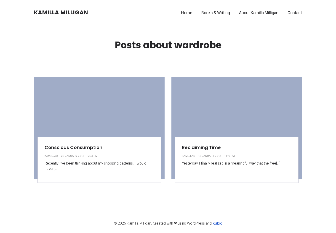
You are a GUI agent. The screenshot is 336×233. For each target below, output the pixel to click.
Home (186, 12)
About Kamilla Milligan (258, 12)
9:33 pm (93, 155)
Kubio (217, 223)
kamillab (51, 155)
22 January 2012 (72, 155)
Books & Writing (215, 12)
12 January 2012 (209, 155)
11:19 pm (229, 155)
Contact (295, 12)
